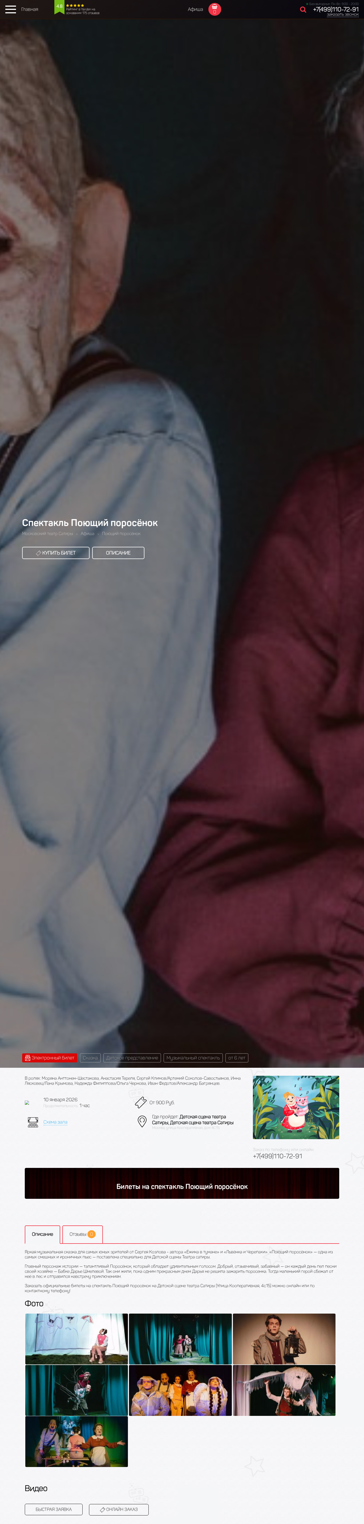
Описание (118, 553)
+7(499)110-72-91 (336, 9)
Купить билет (58, 553)
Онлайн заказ (121, 1509)
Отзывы (81, 1234)
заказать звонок (343, 14)
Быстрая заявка (54, 1509)
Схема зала (55, 1122)
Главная (29, 9)
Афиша (195, 9)
